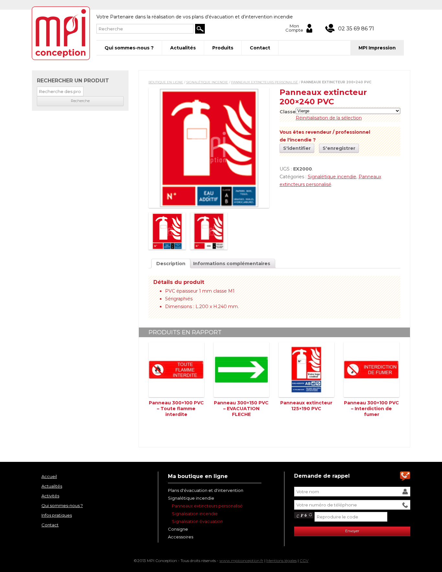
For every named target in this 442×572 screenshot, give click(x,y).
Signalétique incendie (207, 82)
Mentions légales (281, 560)
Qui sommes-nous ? (129, 48)
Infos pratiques (56, 515)
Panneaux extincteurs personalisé (264, 82)
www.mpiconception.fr (241, 560)
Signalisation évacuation (197, 521)
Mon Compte (294, 28)
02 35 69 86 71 (356, 29)
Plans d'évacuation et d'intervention (205, 490)
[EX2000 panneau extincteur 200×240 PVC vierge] (209, 148)
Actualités (183, 48)
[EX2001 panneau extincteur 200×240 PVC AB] (167, 231)
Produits (222, 48)
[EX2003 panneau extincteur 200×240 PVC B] (208, 231)
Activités (50, 495)
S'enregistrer (339, 148)
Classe (288, 112)
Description (170, 263)
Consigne (178, 529)
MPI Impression (377, 48)
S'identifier (297, 148)
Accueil (49, 476)
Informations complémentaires (231, 263)
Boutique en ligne (166, 82)
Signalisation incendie (195, 513)
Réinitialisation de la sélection (329, 118)
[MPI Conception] (61, 33)
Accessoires (180, 536)
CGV (304, 560)
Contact (260, 48)
